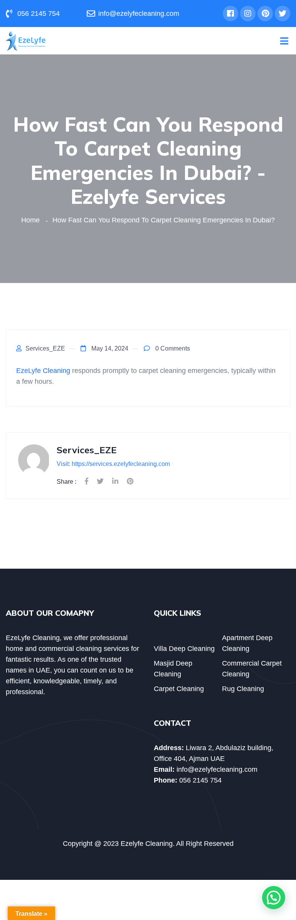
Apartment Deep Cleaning (247, 643)
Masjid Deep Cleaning (173, 668)
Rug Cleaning (243, 689)
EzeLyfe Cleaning (43, 370)
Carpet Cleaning (179, 689)
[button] (273, 897)
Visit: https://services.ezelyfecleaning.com (113, 464)
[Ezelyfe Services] (26, 40)
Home (32, 220)
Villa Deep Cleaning (184, 648)
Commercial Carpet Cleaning (252, 668)
